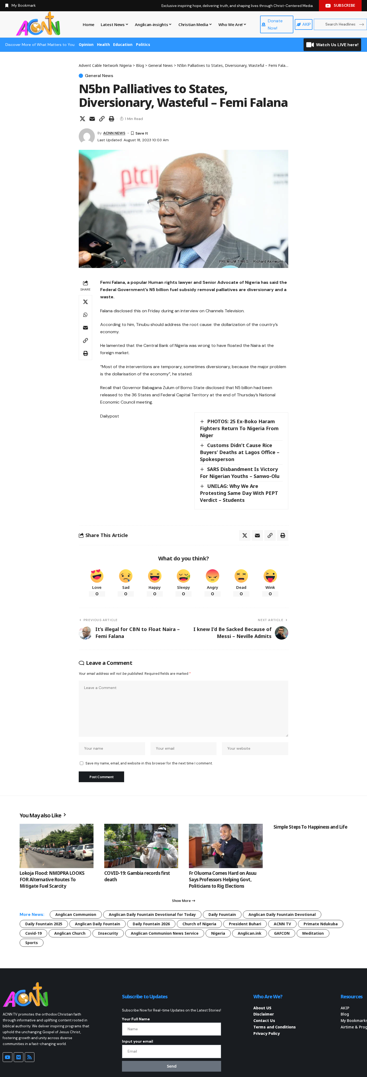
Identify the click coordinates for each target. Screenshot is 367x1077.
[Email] (92, 118)
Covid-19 (33, 933)
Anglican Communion (75, 914)
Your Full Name (136, 1019)
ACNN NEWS (114, 132)
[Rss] (29, 1057)
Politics (143, 44)
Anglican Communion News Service (165, 933)
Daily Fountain (222, 914)
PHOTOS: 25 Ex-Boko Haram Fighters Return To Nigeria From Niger (239, 428)
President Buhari (245, 923)
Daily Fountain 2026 (151, 923)
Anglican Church (69, 933)
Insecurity (108, 933)
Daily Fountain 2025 (43, 923)
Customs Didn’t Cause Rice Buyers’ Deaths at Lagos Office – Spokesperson (239, 452)
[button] (102, 118)
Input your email (137, 1041)
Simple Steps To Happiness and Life (310, 827)
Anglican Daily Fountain (97, 923)
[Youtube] (7, 1057)
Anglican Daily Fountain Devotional (282, 914)
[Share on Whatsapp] (85, 314)
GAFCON (282, 933)
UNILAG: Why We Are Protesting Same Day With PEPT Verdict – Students (239, 493)
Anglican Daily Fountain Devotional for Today (152, 914)
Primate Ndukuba (321, 923)
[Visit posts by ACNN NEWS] (87, 136)
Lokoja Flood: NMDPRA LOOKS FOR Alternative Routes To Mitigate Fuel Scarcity (52, 879)
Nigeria (218, 933)
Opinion (86, 44)
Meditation (313, 933)
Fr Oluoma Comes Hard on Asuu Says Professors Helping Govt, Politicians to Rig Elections (223, 879)
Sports (31, 942)
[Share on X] (82, 118)
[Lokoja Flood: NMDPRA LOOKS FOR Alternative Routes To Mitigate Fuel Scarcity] (56, 846)
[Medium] (18, 1057)
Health (103, 44)
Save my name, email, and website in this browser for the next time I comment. (149, 763)
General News (99, 76)
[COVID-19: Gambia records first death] (141, 846)
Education (122, 44)
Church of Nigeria (199, 923)
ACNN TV (282, 923)
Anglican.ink (249, 933)
